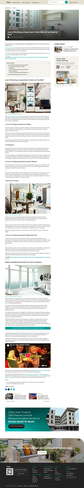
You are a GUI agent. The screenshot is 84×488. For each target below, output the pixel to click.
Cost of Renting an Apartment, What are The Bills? (18, 65)
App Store (35, 374)
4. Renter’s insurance (13, 70)
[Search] (66, 2)
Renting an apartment (10, 47)
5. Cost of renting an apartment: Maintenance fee (19, 72)
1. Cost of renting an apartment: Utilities (17, 66)
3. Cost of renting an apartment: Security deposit (18, 69)
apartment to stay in (38, 370)
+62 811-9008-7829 (72, 468)
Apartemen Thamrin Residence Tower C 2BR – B (13, 114)
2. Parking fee (11, 67)
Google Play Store (28, 374)
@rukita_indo (24, 375)
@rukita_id (38, 375)
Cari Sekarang (42, 452)
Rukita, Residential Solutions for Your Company (17, 74)
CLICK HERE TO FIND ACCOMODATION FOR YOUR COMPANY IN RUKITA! (28, 328)
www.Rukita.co (44, 374)
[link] (68, 67)
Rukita (45, 370)
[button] (73, 2)
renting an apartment (13, 116)
